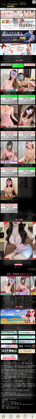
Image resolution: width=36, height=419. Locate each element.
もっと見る (32, 214)
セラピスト (32, 414)
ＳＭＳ (18, 414)
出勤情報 (25, 414)
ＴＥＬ (3, 414)
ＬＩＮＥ (10, 414)
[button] (13, 57)
